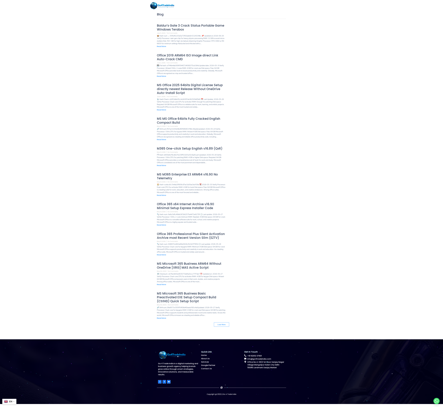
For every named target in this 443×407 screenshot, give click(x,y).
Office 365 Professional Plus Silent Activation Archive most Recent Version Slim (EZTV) (191, 236)
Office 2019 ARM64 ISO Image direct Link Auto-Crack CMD (187, 57)
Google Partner (208, 365)
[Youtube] (169, 382)
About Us (255, 5)
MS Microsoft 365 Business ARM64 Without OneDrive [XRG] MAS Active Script (189, 266)
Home (240, 5)
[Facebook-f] (164, 382)
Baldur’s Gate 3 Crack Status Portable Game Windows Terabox (190, 28)
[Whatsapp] (436, 401)
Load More (221, 324)
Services (272, 5)
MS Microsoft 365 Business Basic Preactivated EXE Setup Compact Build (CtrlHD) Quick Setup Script (186, 297)
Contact (288, 5)
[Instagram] (160, 382)
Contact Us (206, 368)
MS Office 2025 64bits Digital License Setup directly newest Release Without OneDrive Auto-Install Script (190, 89)
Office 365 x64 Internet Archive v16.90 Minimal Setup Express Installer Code (185, 206)
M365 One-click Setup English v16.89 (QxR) (189, 149)
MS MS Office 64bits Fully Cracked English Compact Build (188, 121)
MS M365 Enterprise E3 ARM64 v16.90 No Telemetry (187, 176)
